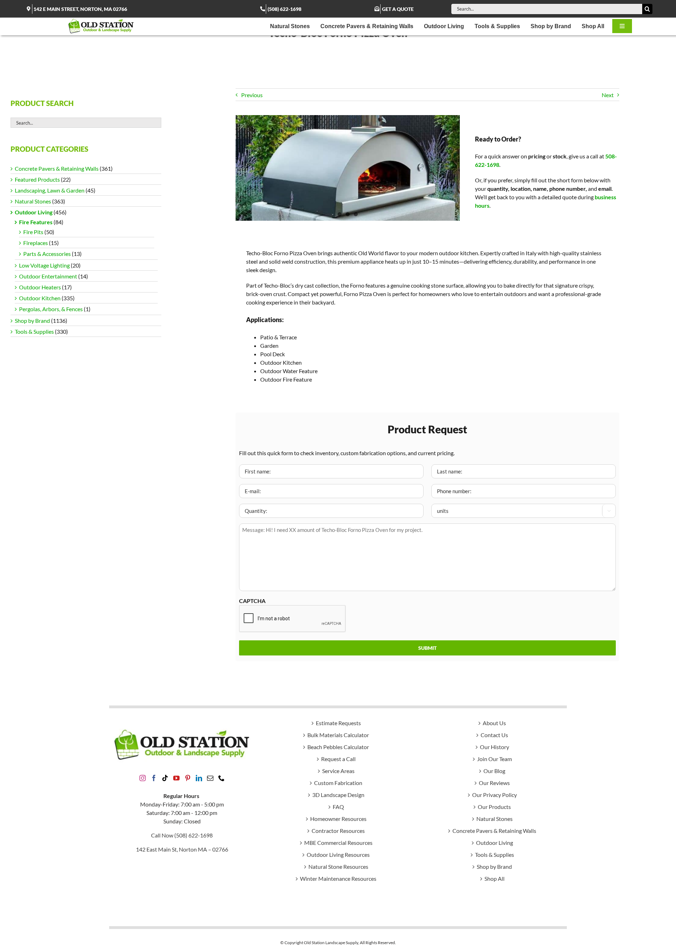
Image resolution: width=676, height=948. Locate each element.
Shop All (494, 878)
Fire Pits (33, 231)
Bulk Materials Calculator (338, 735)
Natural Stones (33, 201)
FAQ (338, 806)
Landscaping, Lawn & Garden (49, 190)
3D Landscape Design (338, 794)
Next (608, 95)
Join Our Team (494, 758)
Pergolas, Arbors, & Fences (51, 309)
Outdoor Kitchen (40, 298)
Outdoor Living (33, 212)
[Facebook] (154, 778)
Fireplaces (35, 242)
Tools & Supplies (34, 331)
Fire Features (35, 222)
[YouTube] (176, 778)
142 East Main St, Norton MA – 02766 (182, 849)
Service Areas (338, 770)
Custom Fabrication (338, 782)
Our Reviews (494, 782)
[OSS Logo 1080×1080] (101, 20)
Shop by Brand (32, 320)
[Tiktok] (165, 778)
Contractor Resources (338, 830)
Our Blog (494, 770)
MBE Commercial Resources (338, 842)
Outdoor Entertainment (48, 276)
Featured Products (37, 179)
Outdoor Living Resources (338, 854)
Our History (494, 746)
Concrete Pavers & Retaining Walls (57, 168)
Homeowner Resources (338, 818)
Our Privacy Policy (494, 794)
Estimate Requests (338, 723)
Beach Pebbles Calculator (338, 746)
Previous (252, 95)
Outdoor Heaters (40, 287)
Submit (427, 648)
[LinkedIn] (199, 778)
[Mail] (210, 778)
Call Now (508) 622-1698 (182, 835)
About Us (494, 723)
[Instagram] (142, 778)
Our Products (494, 806)
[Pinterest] (187, 778)
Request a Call (338, 758)
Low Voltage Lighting (44, 265)
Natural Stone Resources (338, 866)
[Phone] (221, 778)
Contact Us (494, 735)
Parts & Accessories (47, 253)
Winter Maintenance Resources (338, 878)
